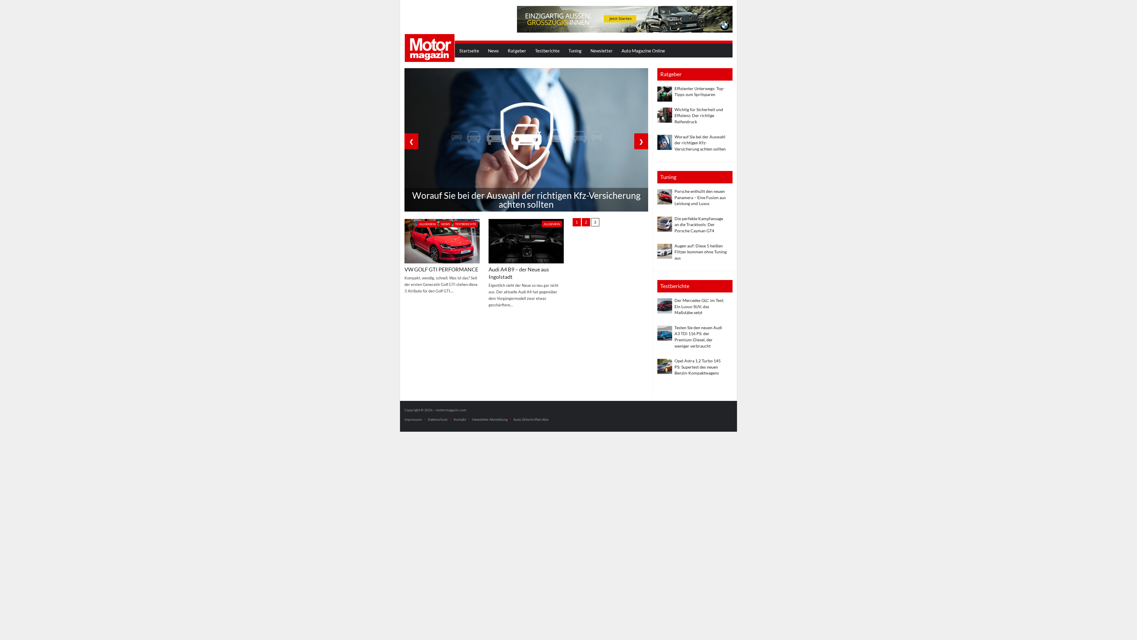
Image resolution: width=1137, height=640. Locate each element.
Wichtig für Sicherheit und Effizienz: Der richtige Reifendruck (699, 115)
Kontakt (460, 419)
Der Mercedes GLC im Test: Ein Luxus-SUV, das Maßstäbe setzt (699, 306)
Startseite (469, 50)
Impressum (413, 419)
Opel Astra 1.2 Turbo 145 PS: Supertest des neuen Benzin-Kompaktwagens (698, 366)
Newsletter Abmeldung (490, 419)
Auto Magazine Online (643, 50)
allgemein (427, 224)
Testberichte (547, 50)
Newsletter (601, 50)
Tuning (575, 50)
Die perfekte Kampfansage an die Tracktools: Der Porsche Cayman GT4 (699, 224)
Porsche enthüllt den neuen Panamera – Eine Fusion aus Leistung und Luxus (700, 197)
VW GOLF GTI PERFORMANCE (441, 269)
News (493, 50)
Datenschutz (438, 419)
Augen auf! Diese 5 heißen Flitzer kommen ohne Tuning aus (701, 251)
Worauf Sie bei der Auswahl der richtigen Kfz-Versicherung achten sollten (700, 142)
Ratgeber (517, 50)
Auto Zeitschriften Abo (531, 419)
